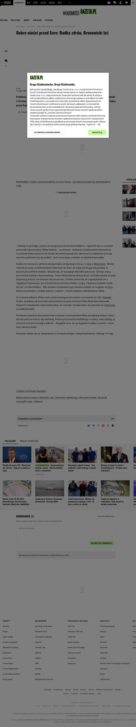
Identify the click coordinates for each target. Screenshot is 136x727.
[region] (68, 105)
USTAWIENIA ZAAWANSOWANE (47, 132)
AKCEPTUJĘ (97, 132)
